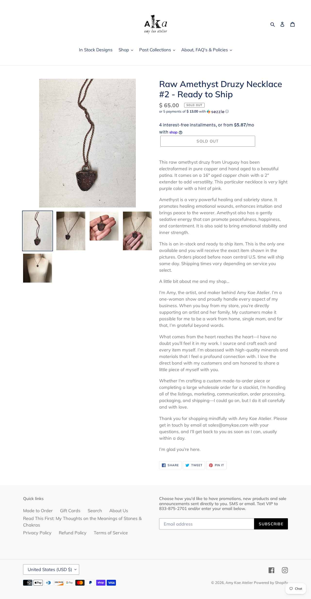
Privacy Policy (37, 533)
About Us (118, 510)
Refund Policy (72, 533)
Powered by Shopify (271, 582)
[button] (194, 111)
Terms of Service (111, 533)
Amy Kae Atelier (239, 582)
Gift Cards (70, 510)
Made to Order (38, 510)
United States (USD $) (50, 569)
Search (95, 510)
